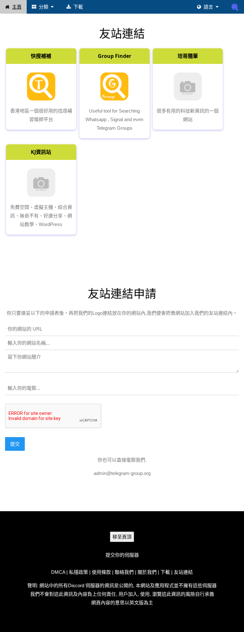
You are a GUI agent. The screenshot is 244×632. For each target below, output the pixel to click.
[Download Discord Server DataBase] (235, 7)
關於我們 (147, 572)
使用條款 (101, 572)
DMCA (58, 572)
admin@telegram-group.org (122, 473)
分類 (43, 7)
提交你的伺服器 (122, 555)
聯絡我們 (124, 572)
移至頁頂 (122, 536)
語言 (208, 7)
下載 (78, 7)
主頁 (17, 7)
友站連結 (183, 572)
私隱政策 (78, 572)
